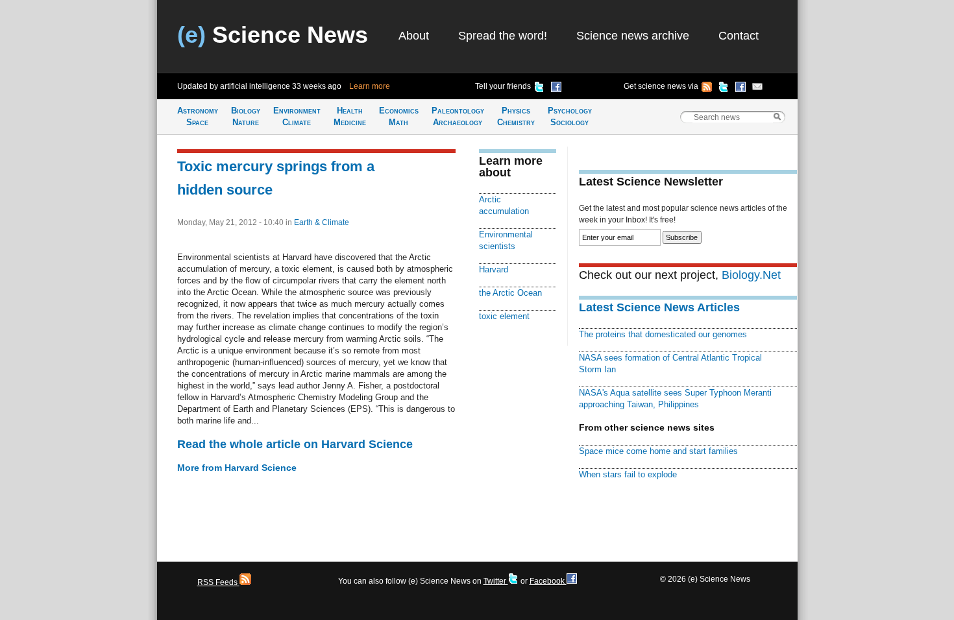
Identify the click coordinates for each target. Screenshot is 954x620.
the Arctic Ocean (510, 293)
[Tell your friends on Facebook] (556, 88)
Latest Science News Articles (659, 307)
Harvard (493, 269)
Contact (738, 35)
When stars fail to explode (628, 474)
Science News (272, 34)
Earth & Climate (321, 222)
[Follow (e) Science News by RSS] (706, 88)
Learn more (369, 86)
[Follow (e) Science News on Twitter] (723, 88)
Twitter (495, 581)
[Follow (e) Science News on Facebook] (740, 88)
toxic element (504, 316)
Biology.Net (751, 274)
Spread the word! (502, 35)
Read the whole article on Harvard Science (295, 444)
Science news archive (632, 35)
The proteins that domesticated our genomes (663, 334)
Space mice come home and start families (658, 451)
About (413, 35)
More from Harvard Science (237, 467)
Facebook (548, 581)
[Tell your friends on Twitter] (539, 88)
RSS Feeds (218, 582)
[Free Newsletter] (757, 88)
